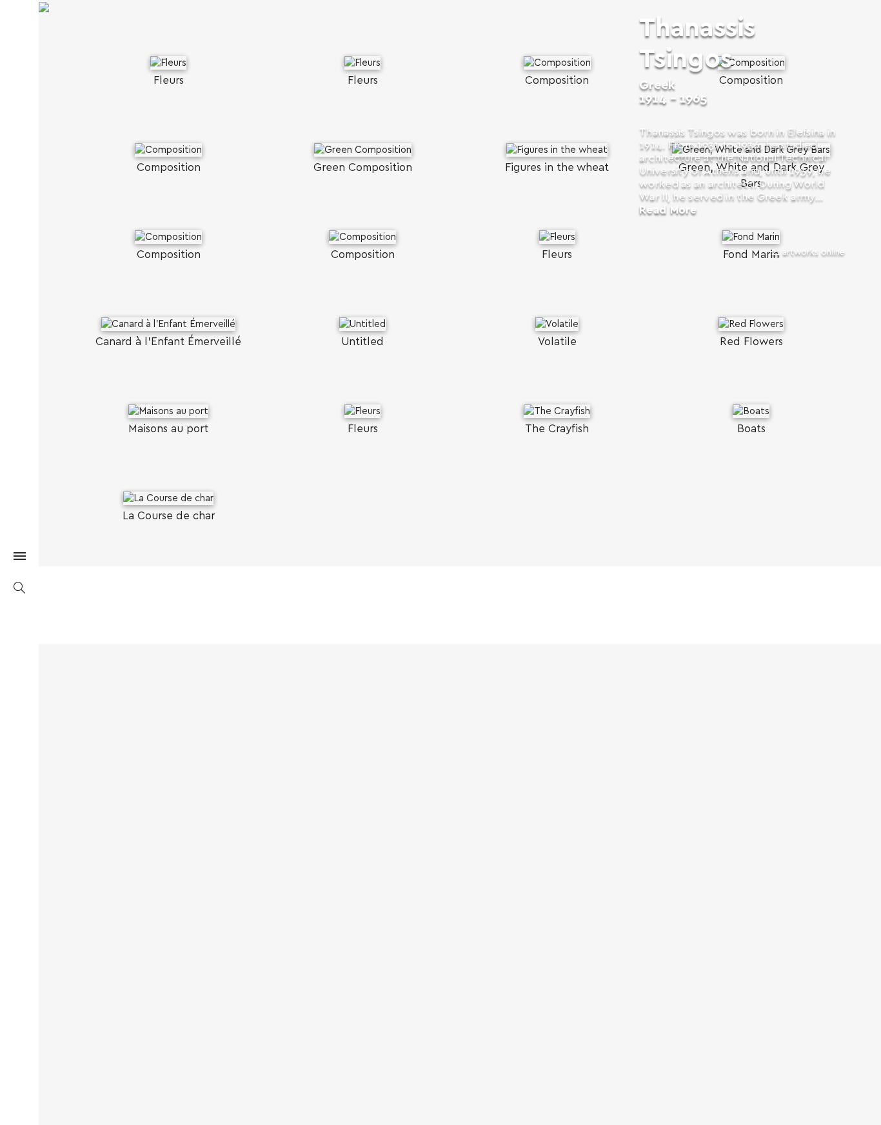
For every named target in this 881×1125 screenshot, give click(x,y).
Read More (668, 209)
